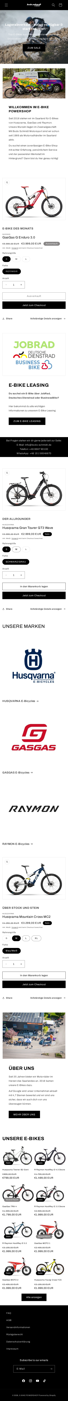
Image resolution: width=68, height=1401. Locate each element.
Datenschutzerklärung (18, 1342)
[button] (6, 5)
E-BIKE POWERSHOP (28, 1395)
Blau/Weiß (11, 951)
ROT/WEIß (13, 272)
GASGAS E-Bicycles (15, 772)
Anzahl (5, 278)
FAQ (8, 1313)
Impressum (12, 1349)
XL (36, 938)
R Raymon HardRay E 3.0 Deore (49, 1206)
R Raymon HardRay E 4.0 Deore (49, 1170)
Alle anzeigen (34, 1297)
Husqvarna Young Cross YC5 (48, 1280)
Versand (15, 248)
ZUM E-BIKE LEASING (27, 421)
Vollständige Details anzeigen (46, 318)
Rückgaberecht (14, 1334)
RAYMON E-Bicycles (15, 843)
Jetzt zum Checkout (34, 305)
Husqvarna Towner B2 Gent (15, 1170)
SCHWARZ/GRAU (16, 562)
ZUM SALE (34, 47)
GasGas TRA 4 (9, 1206)
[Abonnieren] (51, 1369)
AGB (9, 1320)
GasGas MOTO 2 (10, 1280)
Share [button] (9, 318)
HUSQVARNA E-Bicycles (18, 701)
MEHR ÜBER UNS (24, 1114)
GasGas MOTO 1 (42, 1243)
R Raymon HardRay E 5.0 (14, 1243)
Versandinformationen (18, 1327)
